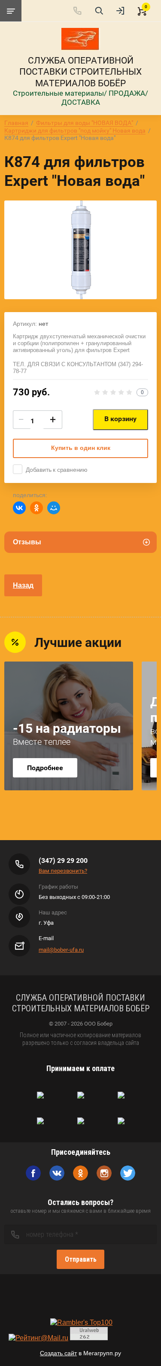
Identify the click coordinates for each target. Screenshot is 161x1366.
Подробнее (45, 768)
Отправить (81, 1259)
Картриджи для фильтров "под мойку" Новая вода (75, 130)
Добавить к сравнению (57, 469)
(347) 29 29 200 (63, 860)
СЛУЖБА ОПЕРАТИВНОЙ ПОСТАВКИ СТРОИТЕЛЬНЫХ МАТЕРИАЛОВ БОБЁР (80, 71)
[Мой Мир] (53, 507)
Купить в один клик (80, 447)
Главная (16, 122)
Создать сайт (58, 1353)
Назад (23, 585)
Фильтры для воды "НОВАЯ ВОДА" (84, 122)
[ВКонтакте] (19, 507)
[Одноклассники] (36, 507)
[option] (80, 249)
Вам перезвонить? (63, 871)
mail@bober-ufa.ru (61, 950)
